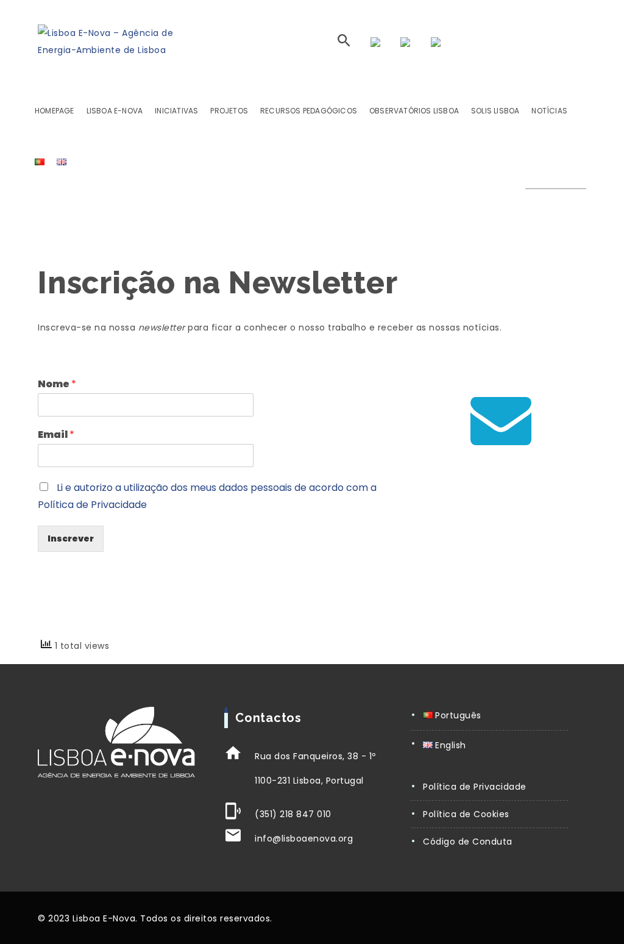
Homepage (54, 110)
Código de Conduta (467, 841)
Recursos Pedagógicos (308, 110)
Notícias (549, 110)
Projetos (229, 110)
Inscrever (71, 538)
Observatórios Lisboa (414, 110)
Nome (57, 384)
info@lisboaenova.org (304, 838)
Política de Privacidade (474, 787)
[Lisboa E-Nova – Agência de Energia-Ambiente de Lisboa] (105, 41)
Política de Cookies (466, 814)
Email (56, 435)
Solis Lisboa (495, 110)
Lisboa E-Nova (115, 110)
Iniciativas (176, 110)
